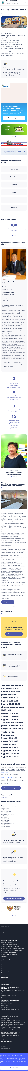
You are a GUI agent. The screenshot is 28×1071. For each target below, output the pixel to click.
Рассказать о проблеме (14, 898)
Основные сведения (7, 1003)
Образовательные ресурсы (9, 944)
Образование (5, 1007)
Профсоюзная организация (9, 954)
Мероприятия (5, 965)
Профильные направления (9, 934)
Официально (5, 984)
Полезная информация (8, 961)
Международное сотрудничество (10, 1020)
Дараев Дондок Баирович (11, 282)
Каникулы (4, 969)
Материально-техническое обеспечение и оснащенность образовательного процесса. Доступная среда (13, 1032)
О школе (3, 928)
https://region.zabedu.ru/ (8, 777)
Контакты (4, 997)
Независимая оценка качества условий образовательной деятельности (12, 991)
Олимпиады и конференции (9, 972)
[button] (22, 2)
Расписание (4, 977)
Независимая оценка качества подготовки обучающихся (10, 994)
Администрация (6, 930)
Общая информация (7, 982)
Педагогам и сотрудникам (9, 940)
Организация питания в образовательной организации (10, 1015)
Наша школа (5, 926)
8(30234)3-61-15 (5, 1049)
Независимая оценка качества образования (10, 988)
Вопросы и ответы (6, 1041)
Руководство (5, 1018)
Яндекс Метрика (5, 1057)
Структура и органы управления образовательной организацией (10, 1028)
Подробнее (5, 14)
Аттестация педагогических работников (12, 948)
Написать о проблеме (14, 118)
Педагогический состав (8, 932)
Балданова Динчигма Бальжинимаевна (14, 473)
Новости (3, 967)
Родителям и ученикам (8, 959)
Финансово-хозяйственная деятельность (13, 1022)
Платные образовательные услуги (11, 1013)
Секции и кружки (6, 971)
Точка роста (4, 980)
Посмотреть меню (14, 634)
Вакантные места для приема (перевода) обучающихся (13, 1025)
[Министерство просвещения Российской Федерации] (14, 908)
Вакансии (4, 956)
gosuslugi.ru (4, 772)
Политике (3, 1062)
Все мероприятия (6, 613)
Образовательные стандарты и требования (10, 1010)
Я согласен (14, 1068)
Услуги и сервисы (6, 975)
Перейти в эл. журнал (11, 788)
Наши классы (5, 936)
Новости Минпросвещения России (11, 950)
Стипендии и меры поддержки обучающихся (10, 1036)
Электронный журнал (7, 942)
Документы (4, 1005)
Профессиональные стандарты (10, 946)
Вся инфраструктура (7, 487)
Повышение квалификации (9, 952)
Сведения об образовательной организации (10, 1001)
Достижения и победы (7, 938)
